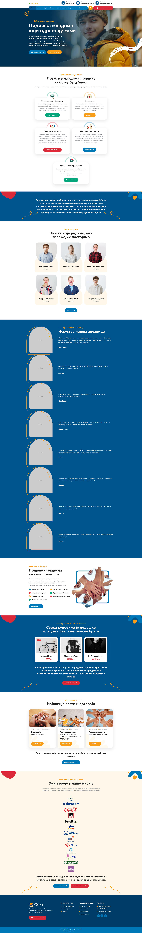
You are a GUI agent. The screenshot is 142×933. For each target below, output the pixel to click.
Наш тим (71, 906)
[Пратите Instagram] (105, 915)
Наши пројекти (85, 911)
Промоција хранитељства (37, 733)
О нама (39, 8)
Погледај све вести (69, 762)
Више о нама (53, 52)
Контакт (65, 911)
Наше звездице (62, 8)
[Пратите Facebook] (101, 915)
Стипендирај (51, 115)
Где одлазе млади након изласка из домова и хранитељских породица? (71, 735)
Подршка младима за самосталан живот (98, 733)
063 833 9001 (70, 3)
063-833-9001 (103, 909)
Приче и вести (85, 914)
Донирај (88, 115)
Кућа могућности (49, 8)
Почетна (33, 8)
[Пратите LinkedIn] (98, 915)
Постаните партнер (51, 149)
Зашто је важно (45, 729)
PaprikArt (72, 931)
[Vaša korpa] (90, 8)
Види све (69, 310)
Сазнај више (34, 606)
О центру (65, 906)
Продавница (82, 8)
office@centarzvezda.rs (87, 3)
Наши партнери (60, 886)
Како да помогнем (104, 8)
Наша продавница (70, 683)
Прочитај (36, 743)
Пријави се (88, 149)
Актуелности (72, 8)
